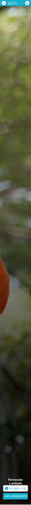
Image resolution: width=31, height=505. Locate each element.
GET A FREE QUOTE (16, 496)
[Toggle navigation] (4, 3)
